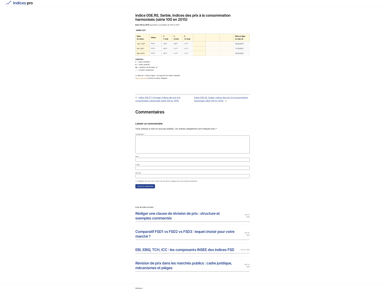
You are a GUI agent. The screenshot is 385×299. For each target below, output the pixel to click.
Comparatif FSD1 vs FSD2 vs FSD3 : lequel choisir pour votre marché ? (184, 233)
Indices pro (139, 288)
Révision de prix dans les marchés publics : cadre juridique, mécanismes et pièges (183, 265)
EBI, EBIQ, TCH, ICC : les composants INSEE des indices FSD (184, 249)
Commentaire (140, 134)
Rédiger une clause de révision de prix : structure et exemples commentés (177, 215)
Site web (138, 173)
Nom (137, 156)
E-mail (137, 164)
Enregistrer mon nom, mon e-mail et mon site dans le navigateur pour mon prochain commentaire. (167, 181)
